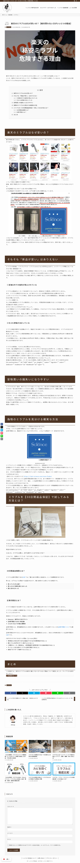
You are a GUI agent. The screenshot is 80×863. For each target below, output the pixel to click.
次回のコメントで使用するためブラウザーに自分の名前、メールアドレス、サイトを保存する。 (35, 845)
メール (10, 833)
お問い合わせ (41, 858)
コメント (10, 806)
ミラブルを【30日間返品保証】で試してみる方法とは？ (31, 108)
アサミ (13, 725)
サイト (9, 839)
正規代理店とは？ (21, 112)
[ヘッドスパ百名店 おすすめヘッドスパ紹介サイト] (7, 7)
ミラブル (9, 27)
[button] (10, 693)
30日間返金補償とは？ (23, 110)
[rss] (74, 1)
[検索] (76, 1)
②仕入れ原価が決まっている (24, 100)
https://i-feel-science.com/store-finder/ (38, 476)
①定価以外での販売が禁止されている (27, 98)
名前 (9, 827)
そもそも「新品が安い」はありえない (25, 96)
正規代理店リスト (63, 627)
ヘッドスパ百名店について (29, 858)
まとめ (16, 115)
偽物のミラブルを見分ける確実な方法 (25, 105)
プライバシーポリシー (52, 858)
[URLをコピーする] (69, 693)
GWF (24, 577)
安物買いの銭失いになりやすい (23, 103)
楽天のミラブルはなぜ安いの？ (23, 93)
